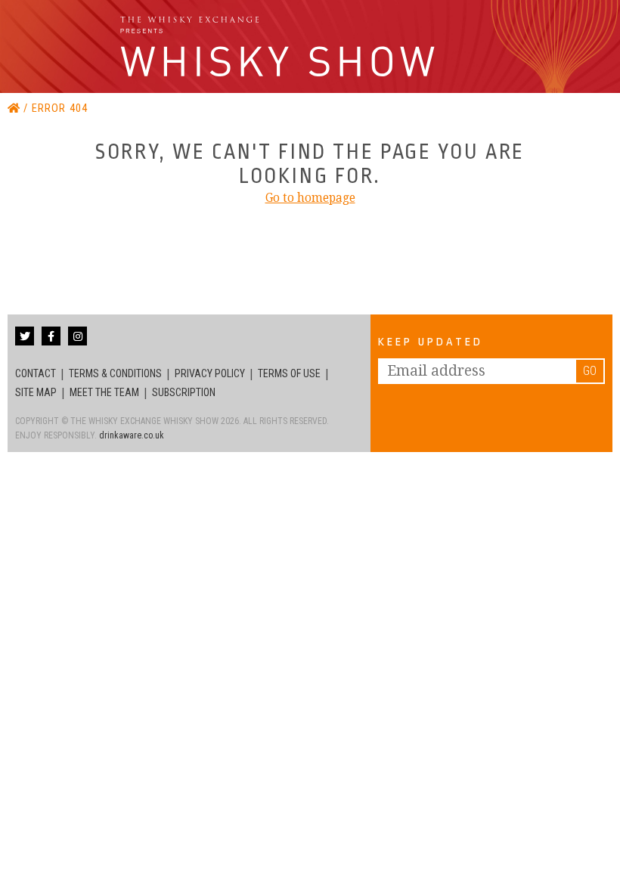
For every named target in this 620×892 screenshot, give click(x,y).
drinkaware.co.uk (131, 435)
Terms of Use (289, 373)
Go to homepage (310, 198)
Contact (35, 373)
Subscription (183, 392)
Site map (36, 392)
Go (590, 371)
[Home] (15, 108)
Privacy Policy (210, 373)
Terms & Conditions (115, 373)
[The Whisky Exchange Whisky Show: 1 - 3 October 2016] (280, 46)
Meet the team (104, 392)
